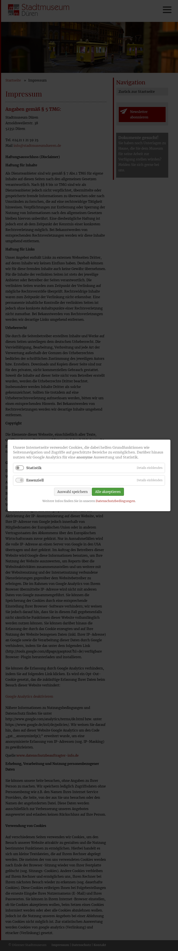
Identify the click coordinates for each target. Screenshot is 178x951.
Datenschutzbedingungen (115, 501)
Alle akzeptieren (108, 492)
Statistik (33, 468)
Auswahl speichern (72, 492)
